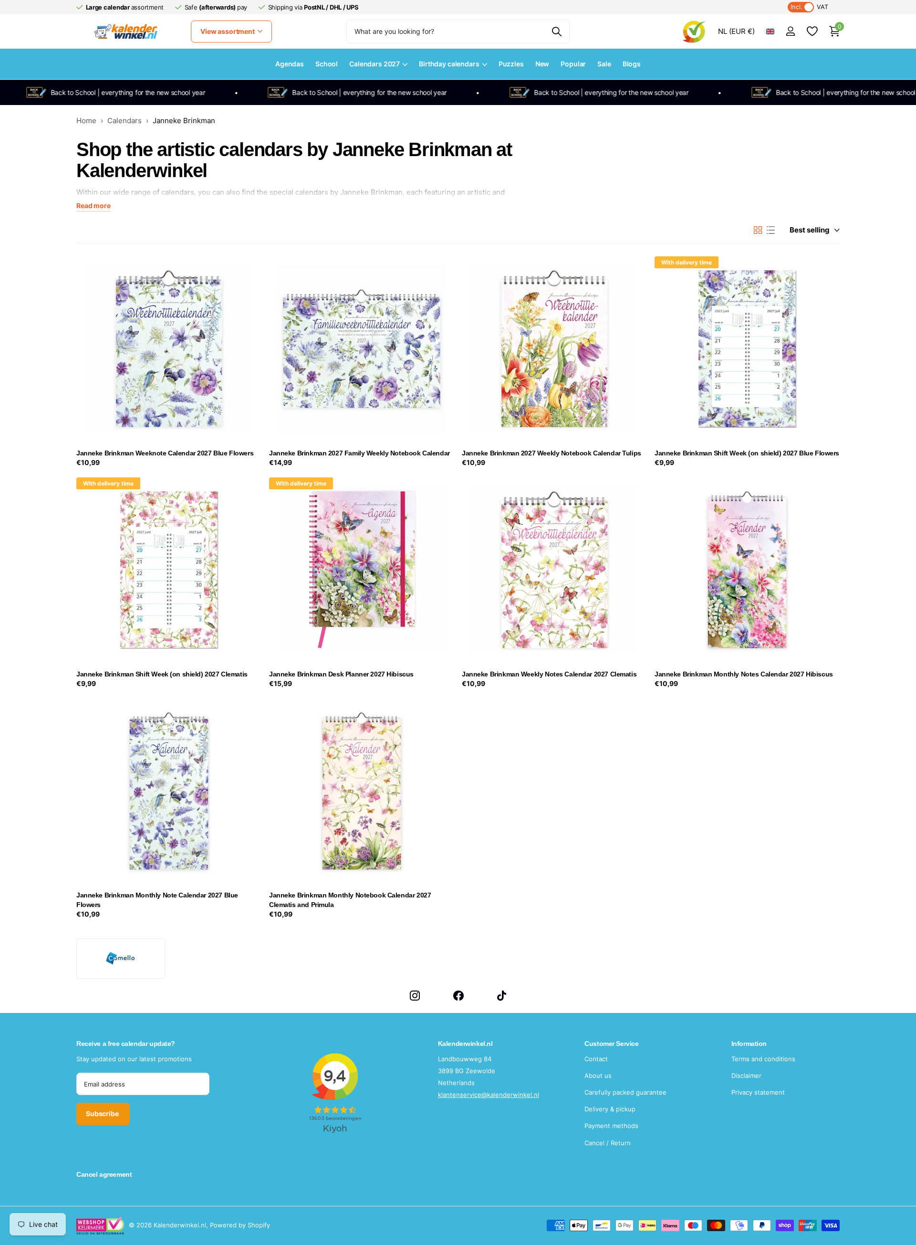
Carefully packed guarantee (625, 1092)
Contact (596, 1059)
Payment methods (611, 1125)
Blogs (632, 64)
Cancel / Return (607, 1143)
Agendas (289, 64)
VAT (809, 7)
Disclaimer (746, 1075)
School (326, 64)
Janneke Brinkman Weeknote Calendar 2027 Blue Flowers (164, 453)
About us (598, 1075)
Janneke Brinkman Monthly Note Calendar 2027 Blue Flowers (157, 899)
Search (556, 31)
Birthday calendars (449, 64)
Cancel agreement (104, 1174)
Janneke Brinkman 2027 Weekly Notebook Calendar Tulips (551, 453)
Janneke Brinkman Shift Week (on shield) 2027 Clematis (162, 674)
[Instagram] (415, 996)
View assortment (228, 31)
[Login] (790, 31)
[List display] (771, 230)
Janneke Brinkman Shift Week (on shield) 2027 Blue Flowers (747, 453)
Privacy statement (758, 1092)
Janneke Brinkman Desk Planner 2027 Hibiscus (341, 674)
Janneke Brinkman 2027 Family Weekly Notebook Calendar (359, 453)
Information (749, 1043)
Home (86, 120)
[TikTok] (501, 996)
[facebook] (458, 996)
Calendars (124, 120)
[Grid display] (758, 230)
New (542, 64)
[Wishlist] (811, 31)
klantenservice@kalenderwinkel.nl (488, 1094)
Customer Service (611, 1043)
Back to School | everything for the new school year (106, 92)
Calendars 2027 (374, 64)
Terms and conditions (763, 1059)
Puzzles (511, 64)
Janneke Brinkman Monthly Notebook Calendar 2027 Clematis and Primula (350, 899)
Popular (573, 64)
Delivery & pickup (609, 1109)
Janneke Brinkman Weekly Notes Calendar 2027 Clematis (549, 674)
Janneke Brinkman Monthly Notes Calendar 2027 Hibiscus (744, 674)
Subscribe (103, 1113)
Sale (604, 64)
